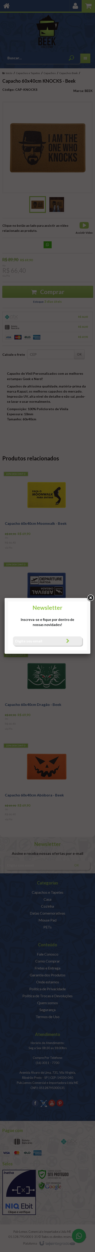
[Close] (90, 598)
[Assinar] (68, 640)
